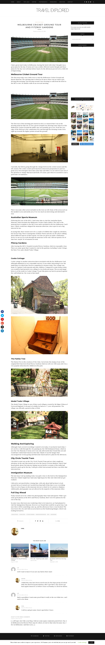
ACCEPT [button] (91, 642)
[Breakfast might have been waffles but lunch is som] (85, 138)
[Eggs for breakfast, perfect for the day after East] (73, 138)
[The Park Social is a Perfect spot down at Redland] (73, 132)
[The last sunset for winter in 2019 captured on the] (79, 121)
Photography (43, 1)
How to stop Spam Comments (20, 617)
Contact (70, 1)
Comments (20, 521)
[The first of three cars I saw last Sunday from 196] (85, 121)
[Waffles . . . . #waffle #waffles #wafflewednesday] (91, 138)
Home (12, 1)
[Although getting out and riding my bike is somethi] (91, 121)
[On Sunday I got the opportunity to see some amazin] (85, 126)
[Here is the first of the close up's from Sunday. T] (79, 126)
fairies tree (22, 514)
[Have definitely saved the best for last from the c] (91, 115)
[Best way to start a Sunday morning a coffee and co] (85, 115)
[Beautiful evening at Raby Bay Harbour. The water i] (91, 126)
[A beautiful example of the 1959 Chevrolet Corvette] (73, 126)
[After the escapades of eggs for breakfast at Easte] (91, 132)
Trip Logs (26, 1)
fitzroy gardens (30, 514)
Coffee (34, 1)
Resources (53, 1)
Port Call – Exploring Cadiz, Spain (39, 558)
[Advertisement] (39, 88)
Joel (58, 521)
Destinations (39, 22)
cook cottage (15, 514)
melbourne (53, 514)
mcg (48, 514)
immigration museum (41, 514)
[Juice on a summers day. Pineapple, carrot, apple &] (79, 138)
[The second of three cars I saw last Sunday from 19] (73, 121)
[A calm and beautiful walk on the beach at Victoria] (79, 132)
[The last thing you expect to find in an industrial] (73, 115)
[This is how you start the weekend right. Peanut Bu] (79, 115)
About (19, 1)
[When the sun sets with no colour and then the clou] (85, 132)
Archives (62, 1)
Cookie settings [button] (82, 642)
